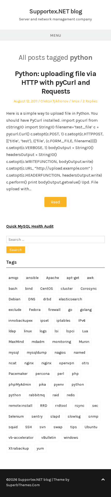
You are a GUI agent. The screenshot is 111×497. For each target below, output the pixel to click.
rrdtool (61, 405)
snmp (93, 416)
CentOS (46, 288)
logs (43, 331)
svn (42, 427)
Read (55, 202)
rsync (79, 405)
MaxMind (16, 341)
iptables (63, 320)
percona (42, 373)
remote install (20, 405)
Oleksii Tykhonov (54, 101)
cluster (67, 288)
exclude (15, 310)
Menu (55, 35)
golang (86, 310)
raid (55, 395)
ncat (13, 363)
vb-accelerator (21, 437)
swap (57, 427)
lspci (70, 331)
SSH (28, 427)
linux (76, 101)
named (79, 352)
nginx (29, 363)
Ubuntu (91, 427)
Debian (14, 299)
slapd (55, 416)
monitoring (61, 341)
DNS (31, 299)
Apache (52, 278)
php (75, 373)
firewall (54, 310)
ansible (32, 278)
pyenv (59, 384)
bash (13, 288)
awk (90, 278)
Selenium (16, 416)
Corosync (89, 288)
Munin (84, 341)
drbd (47, 299)
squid (13, 427)
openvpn (66, 363)
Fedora (35, 310)
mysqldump (37, 352)
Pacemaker (18, 373)
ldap (12, 331)
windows (71, 437)
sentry (37, 416)
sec (95, 405)
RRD (43, 405)
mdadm (37, 341)
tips (73, 427)
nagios (60, 352)
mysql (14, 352)
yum (40, 448)
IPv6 (81, 320)
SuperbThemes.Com (23, 485)
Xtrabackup (19, 448)
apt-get (73, 278)
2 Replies (90, 101)
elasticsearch (70, 299)
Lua (85, 331)
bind (29, 288)
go (70, 310)
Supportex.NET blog (55, 11)
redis (71, 395)
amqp (13, 278)
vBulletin (48, 437)
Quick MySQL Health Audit (29, 226)
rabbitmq (37, 395)
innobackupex (21, 320)
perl (60, 373)
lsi (56, 331)
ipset (44, 320)
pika (42, 384)
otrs (85, 363)
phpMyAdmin (20, 384)
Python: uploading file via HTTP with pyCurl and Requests (55, 82)
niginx (46, 363)
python (78, 384)
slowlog (74, 416)
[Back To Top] (103, 479)
